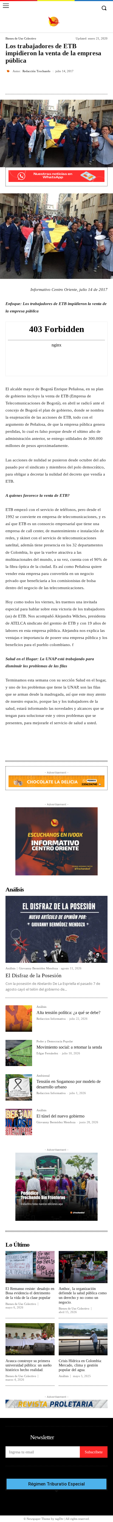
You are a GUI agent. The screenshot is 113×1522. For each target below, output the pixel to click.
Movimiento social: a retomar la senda (69, 1047)
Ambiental (43, 1075)
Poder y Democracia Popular (54, 1041)
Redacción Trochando (36, 71)
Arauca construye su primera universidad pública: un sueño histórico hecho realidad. (28, 1365)
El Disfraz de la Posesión (33, 975)
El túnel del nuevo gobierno (60, 1116)
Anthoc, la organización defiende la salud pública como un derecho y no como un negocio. (83, 1295)
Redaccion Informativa (51, 1018)
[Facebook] (28, 83)
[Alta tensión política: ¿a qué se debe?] (18, 1018)
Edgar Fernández (47, 1053)
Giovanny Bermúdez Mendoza (38, 968)
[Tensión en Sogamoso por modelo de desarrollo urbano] (18, 1087)
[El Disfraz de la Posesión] (56, 929)
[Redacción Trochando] (9, 71)
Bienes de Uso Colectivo (20, 38)
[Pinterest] (53, 83)
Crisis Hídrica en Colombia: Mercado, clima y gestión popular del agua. (80, 1365)
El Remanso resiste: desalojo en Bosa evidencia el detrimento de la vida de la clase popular (29, 1293)
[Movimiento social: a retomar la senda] (18, 1053)
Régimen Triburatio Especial (56, 1484)
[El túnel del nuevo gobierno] (18, 1122)
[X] (40, 83)
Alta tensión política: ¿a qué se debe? (68, 1012)
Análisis (10, 968)
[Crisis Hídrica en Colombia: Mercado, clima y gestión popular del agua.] (83, 1339)
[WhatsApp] (66, 83)
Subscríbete (94, 1452)
